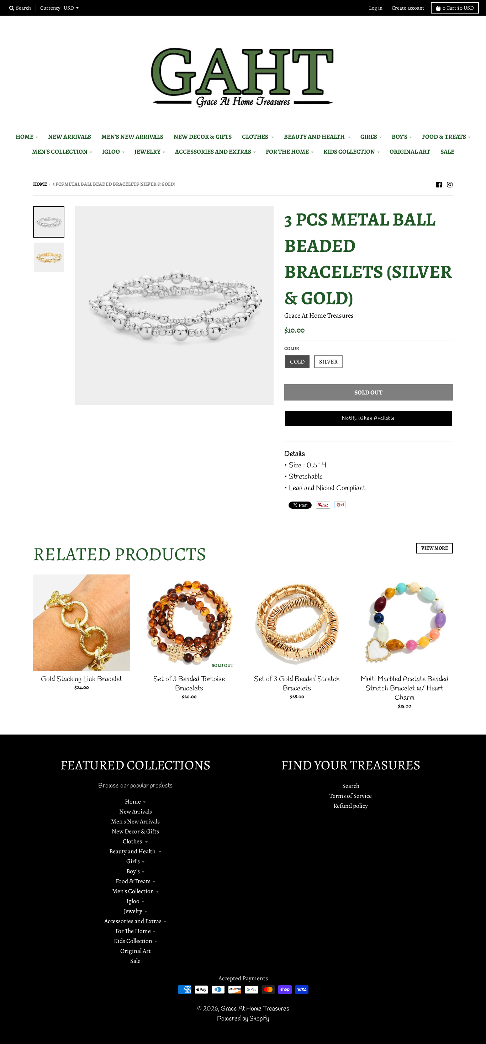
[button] (368, 418)
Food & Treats (133, 881)
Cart (458, 7)
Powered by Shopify (243, 1019)
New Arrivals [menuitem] (69, 136)
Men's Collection (133, 891)
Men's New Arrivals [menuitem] (132, 136)
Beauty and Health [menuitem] (315, 136)
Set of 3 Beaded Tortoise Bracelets (189, 683)
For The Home (133, 931)
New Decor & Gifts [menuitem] (203, 136)
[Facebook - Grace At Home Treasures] (439, 183)
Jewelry (133, 911)
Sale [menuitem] (447, 151)
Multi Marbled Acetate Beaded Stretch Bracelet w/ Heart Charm (404, 688)
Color (291, 348)
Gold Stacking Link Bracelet (81, 679)
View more (434, 548)
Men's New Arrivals (135, 821)
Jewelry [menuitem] (147, 151)
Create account (408, 7)
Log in (375, 7)
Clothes (133, 841)
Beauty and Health (133, 851)
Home (40, 184)
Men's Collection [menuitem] (60, 151)
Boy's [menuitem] (399, 136)
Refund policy (350, 805)
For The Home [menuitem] (287, 151)
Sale (135, 960)
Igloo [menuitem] (111, 151)
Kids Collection (133, 941)
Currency (50, 7)
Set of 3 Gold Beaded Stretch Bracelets (297, 683)
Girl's (133, 861)
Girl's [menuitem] (368, 136)
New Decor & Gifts (135, 831)
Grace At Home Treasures (319, 315)
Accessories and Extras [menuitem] (213, 151)
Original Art (135, 951)
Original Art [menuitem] (410, 151)
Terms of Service (350, 795)
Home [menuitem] (24, 136)
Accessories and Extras (133, 921)
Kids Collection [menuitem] (349, 151)
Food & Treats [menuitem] (444, 136)
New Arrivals (135, 811)
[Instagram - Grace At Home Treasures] (450, 183)
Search (350, 785)
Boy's (133, 871)
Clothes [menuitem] (255, 136)
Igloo (132, 901)
